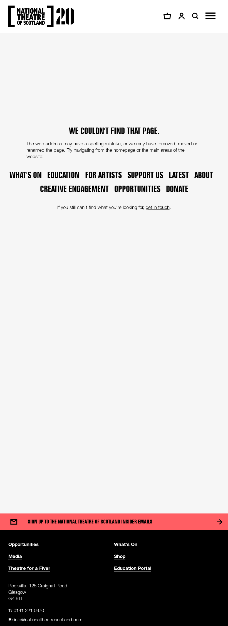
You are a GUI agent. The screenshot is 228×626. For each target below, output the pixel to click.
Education (63, 175)
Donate (177, 189)
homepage (124, 150)
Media (15, 556)
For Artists (103, 175)
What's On (125, 544)
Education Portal (132, 568)
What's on (25, 175)
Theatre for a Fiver (29, 568)
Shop (119, 556)
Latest (179, 175)
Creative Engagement (74, 189)
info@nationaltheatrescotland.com (45, 619)
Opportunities (137, 189)
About (203, 175)
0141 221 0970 (26, 610)
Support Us (145, 175)
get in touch (158, 207)
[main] (114, 267)
